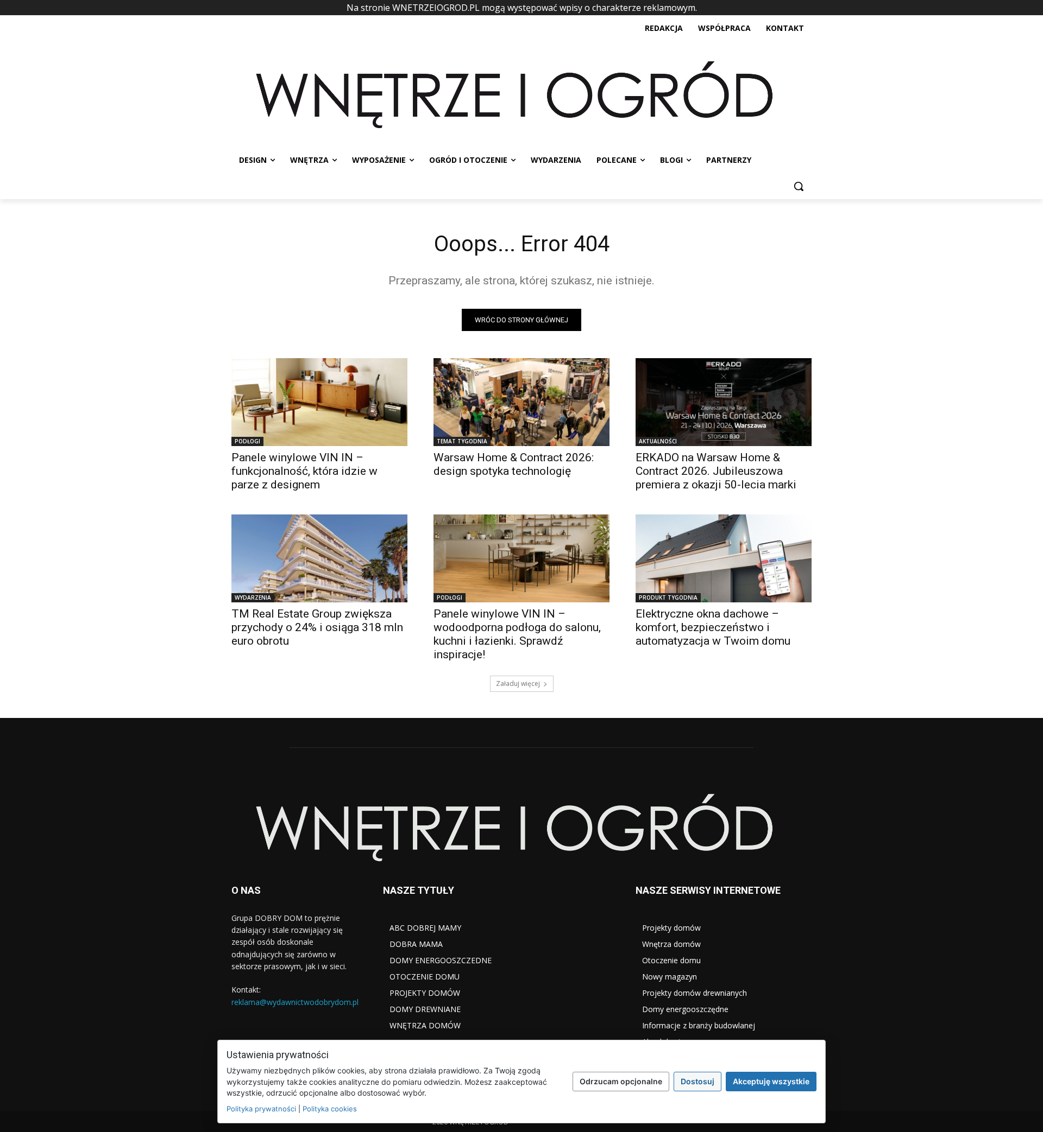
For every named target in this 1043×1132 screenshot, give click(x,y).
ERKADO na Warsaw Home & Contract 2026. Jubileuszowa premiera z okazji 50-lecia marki (716, 471)
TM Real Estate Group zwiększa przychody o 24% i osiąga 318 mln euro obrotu (317, 627)
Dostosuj (697, 1081)
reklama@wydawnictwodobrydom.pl (295, 1002)
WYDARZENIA (253, 597)
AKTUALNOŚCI (658, 441)
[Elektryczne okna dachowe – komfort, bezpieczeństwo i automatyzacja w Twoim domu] (724, 558)
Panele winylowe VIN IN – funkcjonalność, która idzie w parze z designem (304, 471)
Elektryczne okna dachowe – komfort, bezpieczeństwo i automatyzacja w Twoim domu (713, 627)
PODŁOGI (247, 441)
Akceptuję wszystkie (771, 1081)
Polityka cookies (330, 1108)
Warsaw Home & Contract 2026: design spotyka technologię (513, 464)
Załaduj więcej (518, 683)
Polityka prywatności (261, 1108)
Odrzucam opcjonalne (621, 1081)
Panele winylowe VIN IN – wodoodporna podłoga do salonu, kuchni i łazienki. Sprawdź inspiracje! (517, 634)
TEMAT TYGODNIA (462, 441)
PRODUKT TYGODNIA (668, 597)
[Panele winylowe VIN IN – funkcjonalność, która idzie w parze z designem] (319, 402)
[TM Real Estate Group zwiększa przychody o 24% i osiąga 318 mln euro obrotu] (319, 558)
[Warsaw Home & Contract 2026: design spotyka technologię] (521, 402)
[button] (799, 186)
